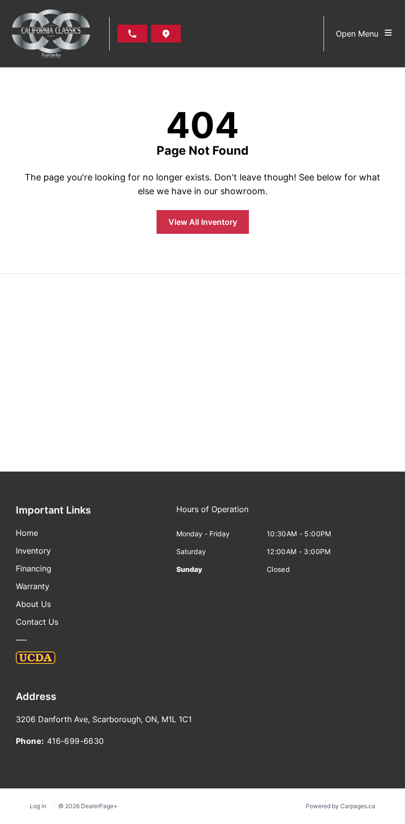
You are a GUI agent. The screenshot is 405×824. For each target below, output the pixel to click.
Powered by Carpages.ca (340, 806)
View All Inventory (202, 222)
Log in (38, 806)
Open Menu (359, 34)
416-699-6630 (75, 741)
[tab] (212, 514)
